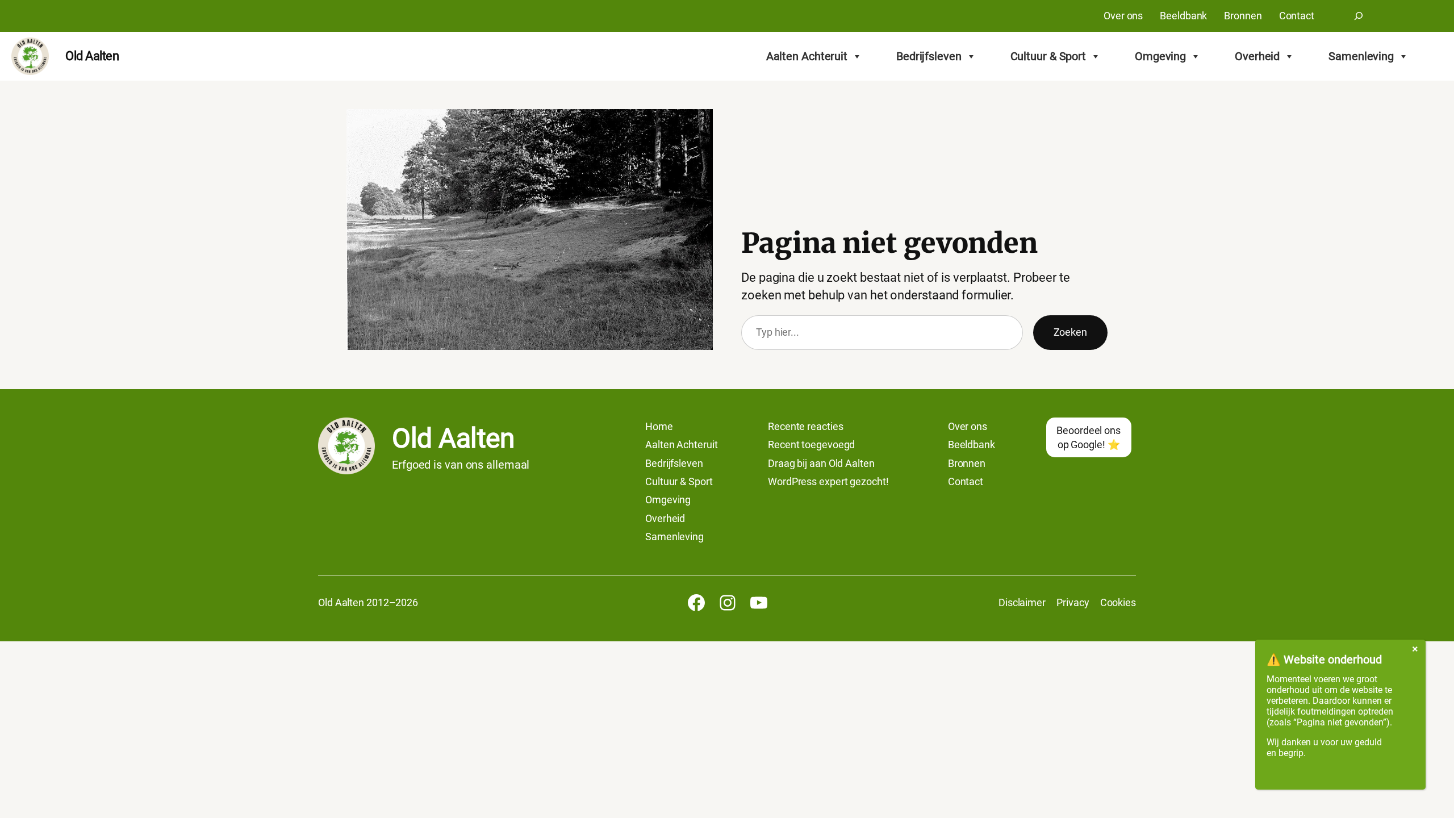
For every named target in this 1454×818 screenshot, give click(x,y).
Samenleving (1361, 56)
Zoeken (1070, 332)
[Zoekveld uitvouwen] (1358, 16)
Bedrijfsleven (929, 56)
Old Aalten (92, 56)
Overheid (1257, 56)
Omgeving (1160, 56)
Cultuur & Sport (1048, 56)
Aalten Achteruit (806, 56)
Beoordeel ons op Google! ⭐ (1088, 437)
